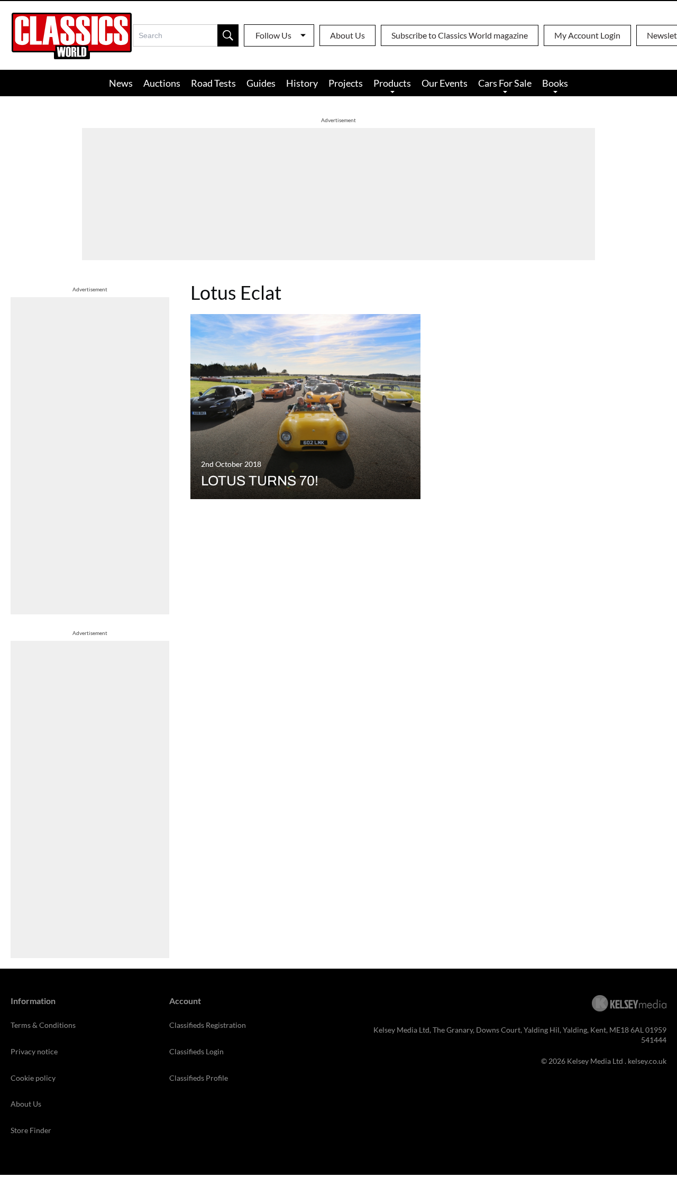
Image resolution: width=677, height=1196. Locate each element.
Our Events (445, 83)
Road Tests (213, 83)
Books (555, 83)
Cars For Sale (505, 83)
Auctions (161, 83)
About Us (347, 35)
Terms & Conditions (43, 1024)
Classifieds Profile (198, 1077)
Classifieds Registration (207, 1024)
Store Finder (31, 1130)
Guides (261, 83)
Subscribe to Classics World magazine (459, 35)
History (302, 83)
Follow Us (273, 35)
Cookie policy (33, 1077)
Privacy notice (34, 1051)
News (121, 83)
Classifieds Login (196, 1051)
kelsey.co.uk (647, 1060)
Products (392, 83)
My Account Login (587, 35)
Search (228, 35)
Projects (345, 83)
